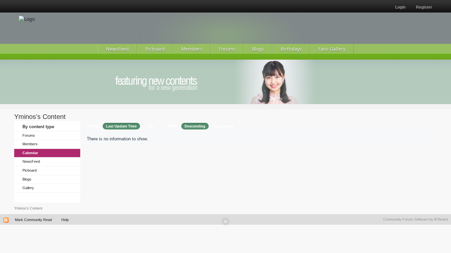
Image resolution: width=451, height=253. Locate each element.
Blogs (26, 179)
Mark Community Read (33, 220)
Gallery (28, 188)
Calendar (30, 153)
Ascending (224, 126)
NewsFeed (31, 161)
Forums (28, 135)
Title (150, 126)
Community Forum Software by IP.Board (415, 219)
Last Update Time (121, 126)
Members (30, 144)
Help (65, 220)
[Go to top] (225, 221)
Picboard (29, 170)
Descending (195, 126)
